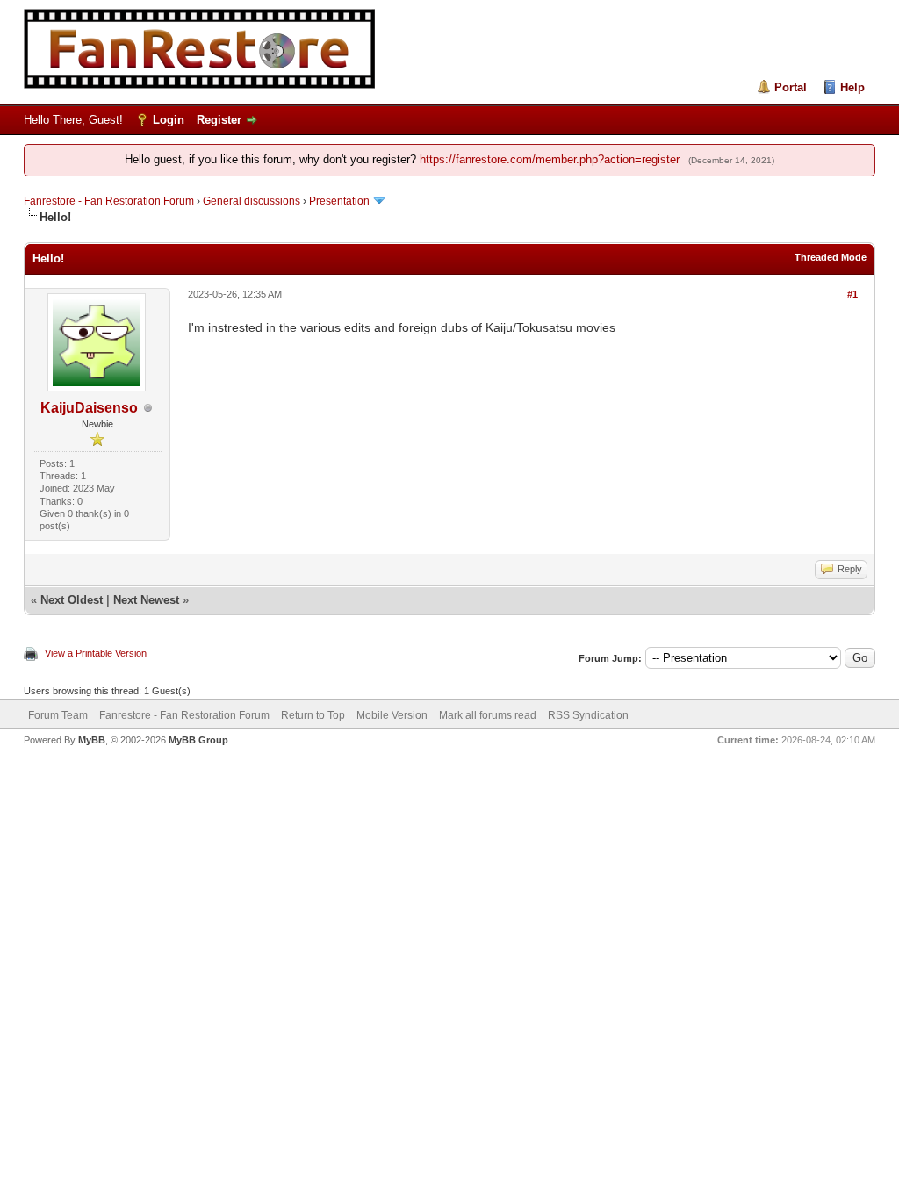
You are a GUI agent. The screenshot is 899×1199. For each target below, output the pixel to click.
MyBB (91, 740)
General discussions (251, 201)
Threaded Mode (831, 257)
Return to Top (313, 715)
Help (852, 87)
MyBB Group (198, 740)
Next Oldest (71, 600)
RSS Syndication (588, 715)
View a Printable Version (96, 653)
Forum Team (58, 715)
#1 (852, 294)
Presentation (339, 201)
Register (219, 119)
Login (168, 119)
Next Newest (146, 600)
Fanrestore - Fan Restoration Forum (109, 201)
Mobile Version (392, 715)
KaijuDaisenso (89, 407)
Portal (790, 87)
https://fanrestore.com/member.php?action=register (550, 159)
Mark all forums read (487, 715)
